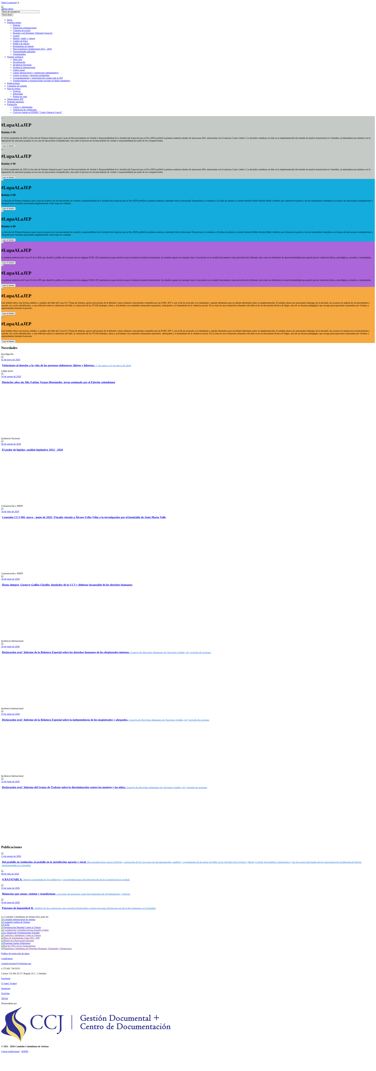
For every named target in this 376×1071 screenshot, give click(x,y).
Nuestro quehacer (15, 57)
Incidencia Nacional (22, 65)
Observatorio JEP (15, 99)
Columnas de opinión (17, 86)
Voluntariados (19, 54)
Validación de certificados (25, 109)
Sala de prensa (13, 88)
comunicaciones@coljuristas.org (16, 963)
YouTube (5, 993)
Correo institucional (10, 1051)
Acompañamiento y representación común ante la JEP (38, 78)
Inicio (9, 20)
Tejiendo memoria (15, 102)
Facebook (5, 978)
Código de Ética (20, 41)
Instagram (5, 988)
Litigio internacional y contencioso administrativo (36, 72)
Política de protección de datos (15, 953)
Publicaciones (13, 83)
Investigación (19, 62)
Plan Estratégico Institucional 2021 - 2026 (32, 49)
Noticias (17, 91)
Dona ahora (7, 8)
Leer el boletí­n (8, 263)
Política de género (21, 43)
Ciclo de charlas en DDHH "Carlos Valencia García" (37, 112)
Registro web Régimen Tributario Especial (32, 33)
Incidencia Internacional (24, 67)
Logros (16, 35)
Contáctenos (7, 958)
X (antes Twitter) (9, 983)
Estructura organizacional (24, 28)
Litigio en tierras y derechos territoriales (31, 75)
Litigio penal (19, 70)
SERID (24, 1051)
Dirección (17, 59)
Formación (12, 104)
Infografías (18, 94)
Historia (16, 25)
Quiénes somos (14, 22)
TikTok (4, 998)
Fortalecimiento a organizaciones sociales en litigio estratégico (41, 80)
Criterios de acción (21, 30)
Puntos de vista (20, 96)
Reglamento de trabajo (23, 46)
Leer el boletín (8, 146)
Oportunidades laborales (24, 51)
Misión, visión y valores (24, 38)
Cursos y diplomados (22, 107)
